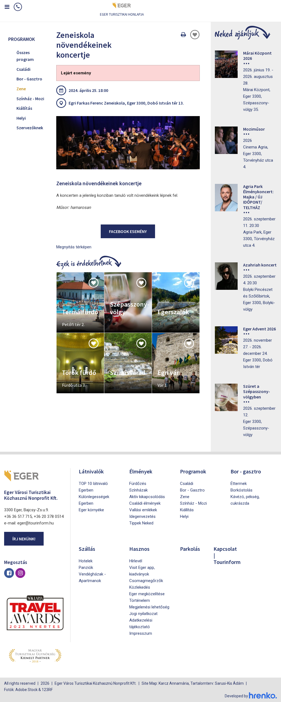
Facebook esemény (128, 231)
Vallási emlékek (143, 509)
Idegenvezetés (142, 516)
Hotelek (85, 560)
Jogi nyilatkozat (143, 613)
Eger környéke (91, 509)
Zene (21, 88)
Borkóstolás (241, 490)
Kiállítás (24, 108)
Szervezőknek (29, 127)
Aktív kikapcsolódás (147, 496)
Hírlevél (135, 560)
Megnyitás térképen (73, 247)
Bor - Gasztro (29, 79)
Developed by (237, 696)
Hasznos (139, 548)
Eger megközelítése (147, 593)
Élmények (140, 471)
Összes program (25, 56)
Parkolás (190, 548)
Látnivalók (91, 471)
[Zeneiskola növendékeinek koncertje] (128, 142)
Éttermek (239, 483)
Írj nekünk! (23, 538)
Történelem (139, 600)
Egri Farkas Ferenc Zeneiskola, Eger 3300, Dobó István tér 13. (126, 103)
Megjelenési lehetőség (149, 607)
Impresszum (140, 633)
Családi (23, 69)
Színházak (138, 490)
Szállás (87, 548)
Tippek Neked (141, 523)
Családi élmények (145, 503)
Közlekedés (139, 587)
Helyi (21, 118)
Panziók (86, 567)
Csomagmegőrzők (146, 580)
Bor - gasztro (246, 471)
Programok (193, 471)
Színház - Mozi (30, 98)
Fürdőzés (137, 483)
